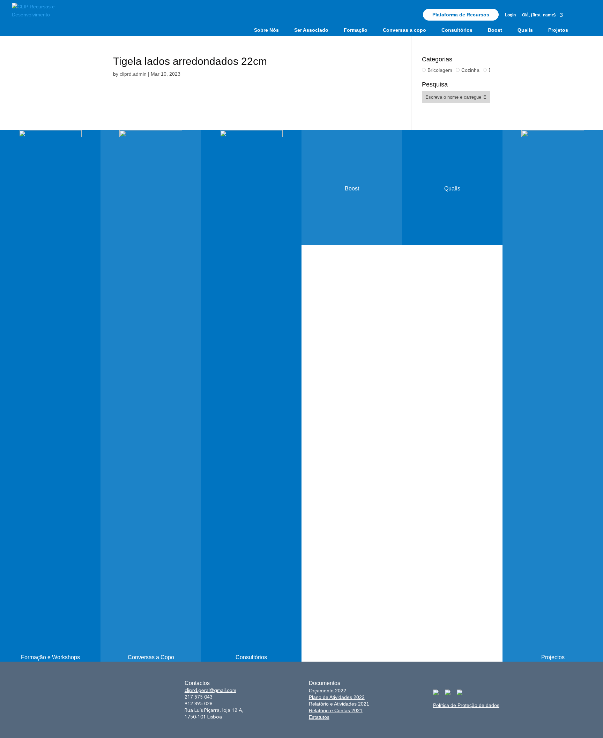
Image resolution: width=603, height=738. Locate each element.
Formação (355, 30)
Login (510, 15)
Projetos (558, 30)
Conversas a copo (404, 30)
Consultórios (456, 30)
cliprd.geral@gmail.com (210, 690)
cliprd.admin (133, 74)
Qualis (525, 30)
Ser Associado (311, 30)
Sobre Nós (266, 30)
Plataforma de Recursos (460, 14)
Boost (495, 30)
